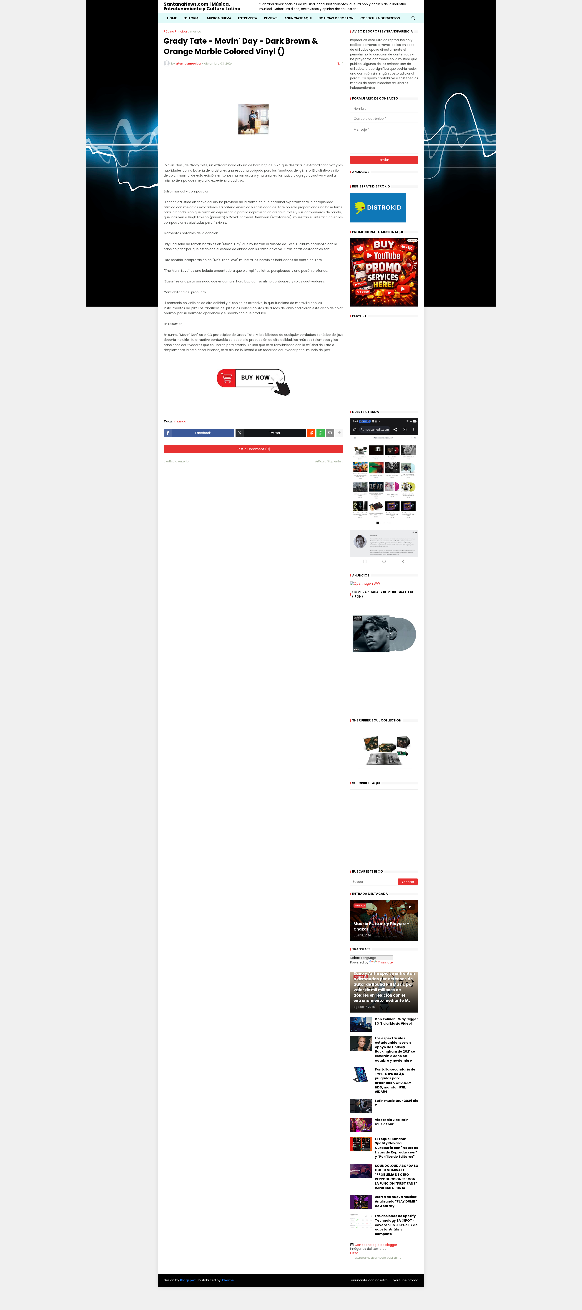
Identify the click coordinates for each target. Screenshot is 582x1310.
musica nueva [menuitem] (219, 18)
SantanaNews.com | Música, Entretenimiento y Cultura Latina (202, 6)
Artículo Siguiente (328, 461)
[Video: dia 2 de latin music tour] (361, 1125)
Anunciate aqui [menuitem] (298, 18)
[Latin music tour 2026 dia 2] (361, 1106)
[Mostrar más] (339, 433)
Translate (385, 962)
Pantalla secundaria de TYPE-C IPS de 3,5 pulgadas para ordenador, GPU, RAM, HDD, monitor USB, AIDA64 (395, 1080)
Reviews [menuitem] (271, 18)
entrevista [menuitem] (247, 18)
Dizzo (354, 1253)
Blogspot (188, 1280)
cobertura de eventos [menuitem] (380, 18)
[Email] (330, 433)
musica (195, 31)
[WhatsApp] (320, 433)
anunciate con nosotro (369, 1280)
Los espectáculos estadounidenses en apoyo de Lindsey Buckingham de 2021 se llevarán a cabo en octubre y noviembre (395, 1049)
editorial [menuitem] (191, 18)
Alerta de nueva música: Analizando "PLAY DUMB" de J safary (396, 1201)
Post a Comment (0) (253, 449)
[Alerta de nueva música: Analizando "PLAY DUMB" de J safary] (361, 1202)
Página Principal (176, 31)
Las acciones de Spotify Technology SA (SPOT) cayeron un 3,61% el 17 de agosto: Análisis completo (396, 1225)
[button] (413, 18)
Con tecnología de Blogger (376, 1245)
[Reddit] (311, 433)
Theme (227, 1280)
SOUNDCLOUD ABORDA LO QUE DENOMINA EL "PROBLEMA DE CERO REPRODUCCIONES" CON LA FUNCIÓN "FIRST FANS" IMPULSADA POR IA (396, 1177)
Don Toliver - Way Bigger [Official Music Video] (396, 1021)
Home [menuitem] (172, 18)
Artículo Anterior (178, 461)
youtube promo (405, 1280)
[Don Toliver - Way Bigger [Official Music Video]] (361, 1024)
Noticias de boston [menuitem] (336, 18)
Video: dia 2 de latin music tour (392, 1122)
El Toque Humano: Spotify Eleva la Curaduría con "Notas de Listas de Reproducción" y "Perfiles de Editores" (396, 1148)
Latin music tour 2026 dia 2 (396, 1103)
